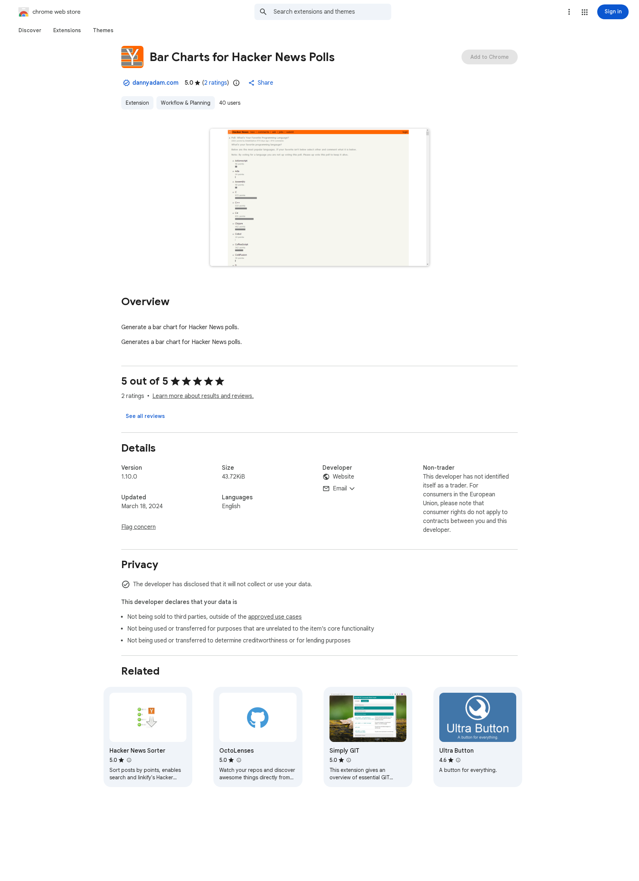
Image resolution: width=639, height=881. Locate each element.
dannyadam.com (155, 83)
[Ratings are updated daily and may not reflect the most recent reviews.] (236, 82)
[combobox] (332, 11)
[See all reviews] (145, 416)
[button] (584, 12)
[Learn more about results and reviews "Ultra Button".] (458, 760)
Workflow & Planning (185, 102)
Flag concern (138, 527)
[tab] (30, 30)
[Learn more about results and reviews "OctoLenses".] (238, 760)
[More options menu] (569, 11)
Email (340, 488)
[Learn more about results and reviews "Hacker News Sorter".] (129, 760)
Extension (137, 102)
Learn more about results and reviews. (203, 396)
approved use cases (275, 617)
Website (343, 476)
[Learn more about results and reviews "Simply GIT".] (349, 760)
